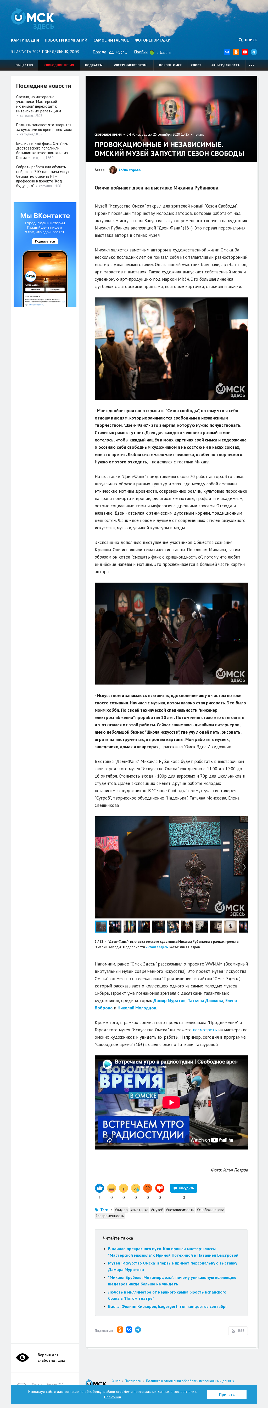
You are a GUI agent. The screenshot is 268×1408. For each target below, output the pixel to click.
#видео (121, 1209)
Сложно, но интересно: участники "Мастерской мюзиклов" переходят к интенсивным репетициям (38, 103)
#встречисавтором (130, 65)
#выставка (139, 1209)
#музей (157, 1209)
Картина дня (25, 40)
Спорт (196, 65)
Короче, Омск (170, 65)
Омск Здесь (32, 19)
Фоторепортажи (153, 40)
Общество (24, 65)
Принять (227, 1394)
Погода (99, 51)
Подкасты (94, 65)
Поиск (250, 40)
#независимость (180, 1209)
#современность (110, 1215)
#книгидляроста (225, 65)
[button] (243, 821)
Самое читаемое (111, 40)
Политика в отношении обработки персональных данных (190, 1381)
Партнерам (133, 1381)
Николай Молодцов (137, 1008)
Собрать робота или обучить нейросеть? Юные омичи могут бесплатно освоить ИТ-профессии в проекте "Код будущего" (43, 176)
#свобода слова (210, 1209)
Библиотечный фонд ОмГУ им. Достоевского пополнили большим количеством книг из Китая (42, 150)
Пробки (141, 51)
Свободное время (59, 65)
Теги (104, 1209)
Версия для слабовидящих (51, 1357)
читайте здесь (157, 947)
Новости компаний (66, 40)
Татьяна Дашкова (205, 1000)
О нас (116, 1381)
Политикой (112, 1397)
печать (199, 134)
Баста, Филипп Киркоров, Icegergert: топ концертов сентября (167, 1306)
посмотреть (205, 1030)
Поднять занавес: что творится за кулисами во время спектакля (44, 127)
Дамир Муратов (169, 1000)
